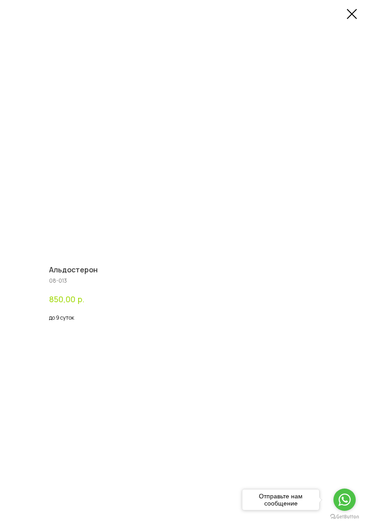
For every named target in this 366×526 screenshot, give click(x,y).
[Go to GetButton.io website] (344, 517)
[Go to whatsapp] (344, 500)
